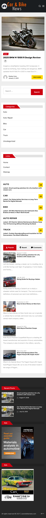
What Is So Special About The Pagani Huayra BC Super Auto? (28, 353)
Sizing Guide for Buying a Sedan (28, 279)
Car (4, 129)
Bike (5, 124)
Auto (5, 112)
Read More (37, 77)
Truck (5, 135)
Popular (11, 247)
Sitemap (6, 172)
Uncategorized (9, 141)
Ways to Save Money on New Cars (28, 304)
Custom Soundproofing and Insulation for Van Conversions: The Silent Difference (22, 234)
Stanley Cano (13, 76)
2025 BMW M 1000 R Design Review (22, 57)
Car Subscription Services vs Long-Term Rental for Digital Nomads (20, 200)
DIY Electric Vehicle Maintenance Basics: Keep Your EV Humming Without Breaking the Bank (22, 223)
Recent (24, 247)
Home (5, 162)
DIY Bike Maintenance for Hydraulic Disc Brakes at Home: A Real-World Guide (20, 212)
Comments (37, 247)
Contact (6, 167)
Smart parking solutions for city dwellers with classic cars (22, 189)
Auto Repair (8, 118)
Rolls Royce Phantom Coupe (27, 328)
